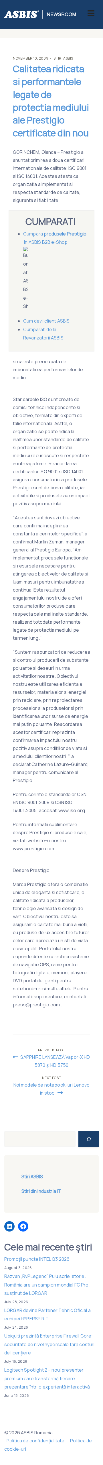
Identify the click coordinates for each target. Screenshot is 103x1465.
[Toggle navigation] (91, 13)
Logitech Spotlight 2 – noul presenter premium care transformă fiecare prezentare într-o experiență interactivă (47, 1378)
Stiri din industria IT (41, 1191)
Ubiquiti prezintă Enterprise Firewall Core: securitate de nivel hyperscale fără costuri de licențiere (49, 1344)
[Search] (88, 1139)
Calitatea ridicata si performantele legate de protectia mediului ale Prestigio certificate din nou (51, 100)
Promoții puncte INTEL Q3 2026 (37, 1259)
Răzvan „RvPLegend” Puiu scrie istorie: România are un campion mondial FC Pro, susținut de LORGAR (47, 1284)
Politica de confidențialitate (35, 1440)
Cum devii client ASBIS (46, 321)
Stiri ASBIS (63, 58)
